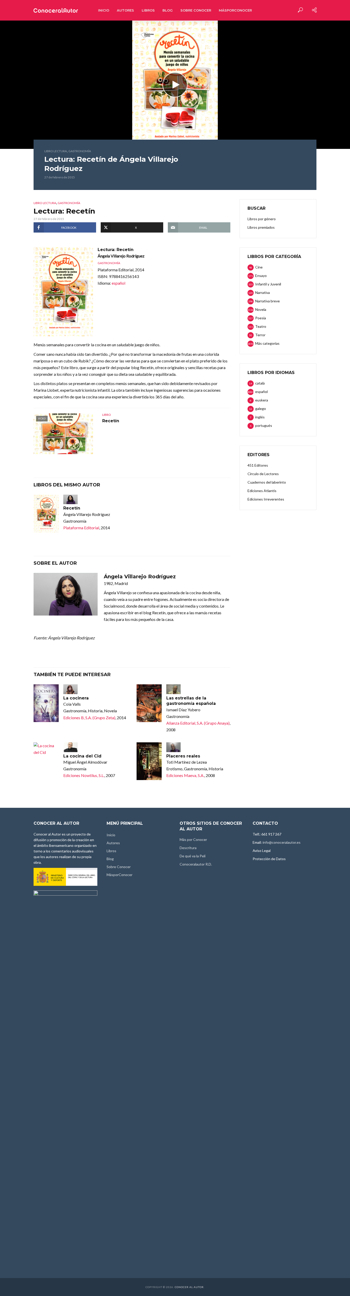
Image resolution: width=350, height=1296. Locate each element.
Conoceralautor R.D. (196, 864)
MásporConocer (235, 10)
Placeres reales (183, 756)
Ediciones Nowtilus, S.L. (83, 775)
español (118, 283)
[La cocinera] (46, 703)
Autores (125, 10)
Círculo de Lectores (263, 474)
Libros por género (262, 219)
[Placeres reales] (149, 761)
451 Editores (258, 465)
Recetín (110, 420)
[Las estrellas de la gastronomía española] (149, 703)
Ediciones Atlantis (262, 490)
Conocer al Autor (189, 1287)
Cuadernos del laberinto (267, 482)
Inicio (103, 10)
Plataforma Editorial (81, 527)
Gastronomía (79, 151)
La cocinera (76, 698)
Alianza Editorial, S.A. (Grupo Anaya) (198, 723)
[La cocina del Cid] (46, 749)
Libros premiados (261, 227)
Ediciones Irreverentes (266, 499)
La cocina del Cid (82, 756)
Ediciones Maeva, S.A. (185, 775)
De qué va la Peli (192, 856)
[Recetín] (46, 513)
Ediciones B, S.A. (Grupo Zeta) (89, 717)
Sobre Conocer (195, 10)
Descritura (188, 848)
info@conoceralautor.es (282, 842)
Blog (167, 10)
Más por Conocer (193, 839)
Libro (106, 415)
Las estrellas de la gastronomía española (191, 701)
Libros (148, 10)
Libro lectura (55, 151)
